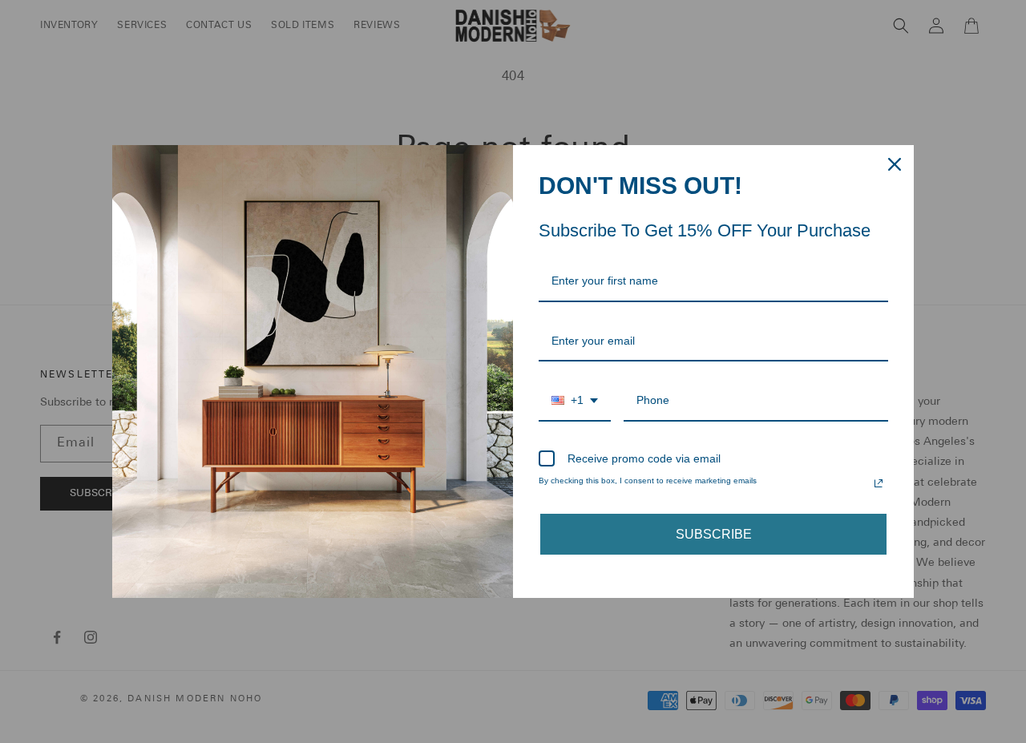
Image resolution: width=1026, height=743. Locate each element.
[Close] (894, 164)
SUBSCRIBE (714, 534)
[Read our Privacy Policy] (878, 483)
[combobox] (575, 401)
